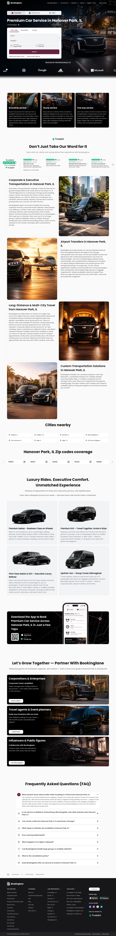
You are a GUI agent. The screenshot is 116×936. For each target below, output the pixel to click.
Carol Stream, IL (16, 440)
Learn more (16, 732)
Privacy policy (105, 934)
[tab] (16, 13)
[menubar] (53, 2)
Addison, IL (14, 435)
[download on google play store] (26, 639)
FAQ (94, 3)
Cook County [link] (29, 874)
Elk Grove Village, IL (94, 440)
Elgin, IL (39, 440)
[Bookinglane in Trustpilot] (95, 915)
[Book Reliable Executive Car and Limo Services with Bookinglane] (14, 2)
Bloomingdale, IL (93, 435)
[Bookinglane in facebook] (90, 907)
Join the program (17, 763)
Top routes (70, 889)
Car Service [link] (15, 874)
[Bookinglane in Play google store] (104, 898)
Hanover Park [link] (40, 874)
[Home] (8, 874)
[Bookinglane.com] (58, 139)
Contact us (94, 889)
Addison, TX (40, 435)
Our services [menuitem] (64, 3)
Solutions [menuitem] (74, 3)
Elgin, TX (65, 440)
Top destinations (53, 889)
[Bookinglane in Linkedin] (101, 907)
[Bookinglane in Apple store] (93, 898)
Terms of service (96, 934)
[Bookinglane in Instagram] (94, 907)
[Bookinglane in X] (97, 907)
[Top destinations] (61, 889)
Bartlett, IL (65, 435)
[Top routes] (76, 889)
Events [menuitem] (82, 3)
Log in (22, 56)
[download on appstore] (26, 635)
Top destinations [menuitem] (52, 3)
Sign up (37, 56)
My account (103, 3)
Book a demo (15, 701)
